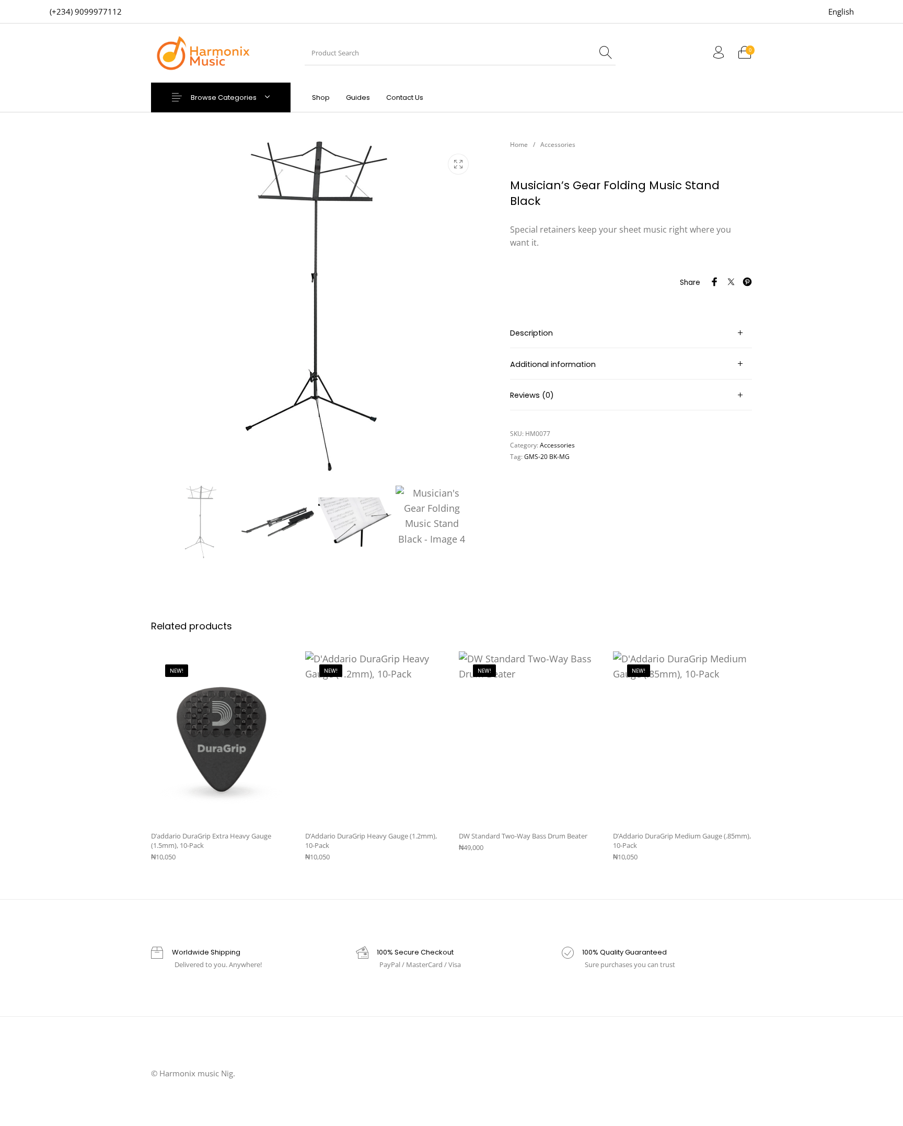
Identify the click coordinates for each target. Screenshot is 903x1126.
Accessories (557, 144)
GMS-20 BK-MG (547, 456)
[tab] (631, 333)
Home (519, 144)
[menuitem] (841, 12)
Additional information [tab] (553, 364)
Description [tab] (531, 333)
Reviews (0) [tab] (532, 395)
